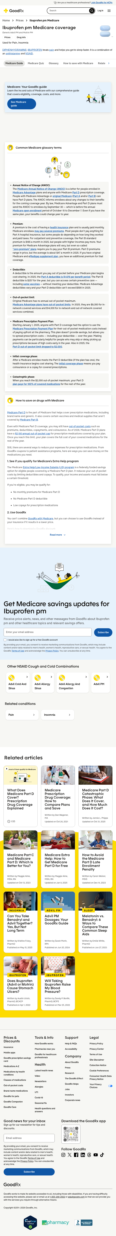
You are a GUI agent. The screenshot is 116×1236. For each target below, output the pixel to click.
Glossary (53, 63)
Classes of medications (15, 1080)
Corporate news (72, 1100)
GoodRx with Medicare (40, 518)
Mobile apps (9, 1052)
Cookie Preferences (99, 1070)
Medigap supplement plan (44, 256)
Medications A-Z (11, 1066)
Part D (75, 192)
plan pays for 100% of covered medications (36, 384)
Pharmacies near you (45, 1049)
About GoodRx (72, 1062)
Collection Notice (98, 1065)
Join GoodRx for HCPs (101, 2)
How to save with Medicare (78, 63)
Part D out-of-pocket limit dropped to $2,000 (37, 346)
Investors (69, 1094)
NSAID (29, 53)
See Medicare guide (18, 103)
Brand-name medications (16, 1090)
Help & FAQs (71, 1043)
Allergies (39, 1086)
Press (67, 1067)
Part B (91, 196)
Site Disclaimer (97, 1059)
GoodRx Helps (72, 1084)
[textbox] (48, 632)
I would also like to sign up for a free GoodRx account (33, 639)
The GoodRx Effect (74, 1078)
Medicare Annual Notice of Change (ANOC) (41, 188)
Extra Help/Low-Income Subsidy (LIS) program (48, 467)
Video (37, 1076)
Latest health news (44, 1070)
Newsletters (40, 1081)
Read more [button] (56, 534)
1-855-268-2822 (57, 1196)
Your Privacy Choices (96, 1086)
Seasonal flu (41, 1103)
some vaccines (31, 284)
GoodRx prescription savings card (17, 1059)
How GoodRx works (44, 1043)
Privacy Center (97, 1049)
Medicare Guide (14, 63)
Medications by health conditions (14, 1073)
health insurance (59, 227)
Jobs (67, 1089)
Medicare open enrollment (27, 210)
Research (69, 1073)
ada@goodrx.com (76, 1196)
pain (51, 50)
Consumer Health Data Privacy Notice (101, 1077)
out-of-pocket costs (80, 426)
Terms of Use (18, 650)
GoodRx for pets (11, 1096)
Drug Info (21, 37)
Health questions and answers (45, 1110)
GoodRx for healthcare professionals (46, 1056)
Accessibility (71, 1049)
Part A (76, 196)
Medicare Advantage (24, 192)
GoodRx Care (10, 1107)
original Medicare (62, 196)
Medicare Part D (16, 412)
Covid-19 (39, 1097)
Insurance (8, 1047)
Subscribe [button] (103, 632)
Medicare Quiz (36, 63)
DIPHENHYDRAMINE (14, 50)
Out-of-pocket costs (13, 1085)
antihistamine (13, 53)
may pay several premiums (49, 231)
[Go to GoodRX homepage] (14, 10)
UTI (36, 1092)
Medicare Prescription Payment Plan (33, 328)
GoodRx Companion (13, 1101)
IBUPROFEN (35, 50)
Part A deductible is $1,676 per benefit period (65, 276)
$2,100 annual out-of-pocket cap (32, 433)
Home (6, 20)
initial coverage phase (71, 363)
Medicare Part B (29, 419)
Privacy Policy (52, 650)
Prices (20, 20)
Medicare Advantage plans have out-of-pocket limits (42, 304)
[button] (71, 10)
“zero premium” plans (24, 249)
